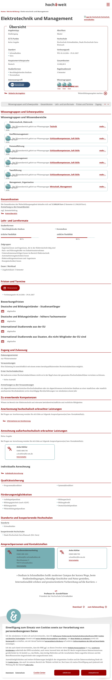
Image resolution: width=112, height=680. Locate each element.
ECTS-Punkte (13, 39)
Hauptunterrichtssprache (18, 60)
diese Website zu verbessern (81, 639)
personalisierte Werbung (54, 641)
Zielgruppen (6, 244)
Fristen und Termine (84, 104)
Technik (53, 126)
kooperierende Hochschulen (12, 531)
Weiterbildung (13, 11)
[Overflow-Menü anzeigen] (108, 104)
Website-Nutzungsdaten (76, 648)
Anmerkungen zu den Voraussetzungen (17, 385)
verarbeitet (62, 639)
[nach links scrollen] (3, 104)
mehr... (102, 126)
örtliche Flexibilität (8, 234)
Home (3, 11)
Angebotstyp (13, 30)
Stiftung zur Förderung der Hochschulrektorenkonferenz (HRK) (75, 636)
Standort (12, 49)
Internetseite (21, 457)
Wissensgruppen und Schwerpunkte (23, 104)
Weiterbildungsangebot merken (90, 93)
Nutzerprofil (10, 641)
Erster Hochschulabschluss (12, 371)
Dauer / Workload (8, 266)
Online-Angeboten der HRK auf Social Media (88, 641)
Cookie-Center (13, 662)
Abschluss (61, 30)
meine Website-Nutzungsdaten (47, 639)
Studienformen (14, 69)
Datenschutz (20, 673)
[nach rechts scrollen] (105, 104)
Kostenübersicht (11, 213)
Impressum (10, 673)
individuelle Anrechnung (14, 473)
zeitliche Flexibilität (65, 234)
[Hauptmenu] (108, 4)
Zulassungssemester (9, 355)
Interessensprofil (15, 80)
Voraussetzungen (8, 363)
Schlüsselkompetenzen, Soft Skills (65, 138)
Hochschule (62, 39)
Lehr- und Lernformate (64, 104)
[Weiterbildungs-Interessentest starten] (19, 84)
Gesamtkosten (63, 60)
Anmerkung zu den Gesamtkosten (15, 207)
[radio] (10, 288)
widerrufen (29, 665)
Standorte (5, 523)
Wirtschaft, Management (61, 186)
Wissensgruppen (64, 80)
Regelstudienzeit (64, 69)
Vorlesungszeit (63, 49)
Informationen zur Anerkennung (19, 421)
